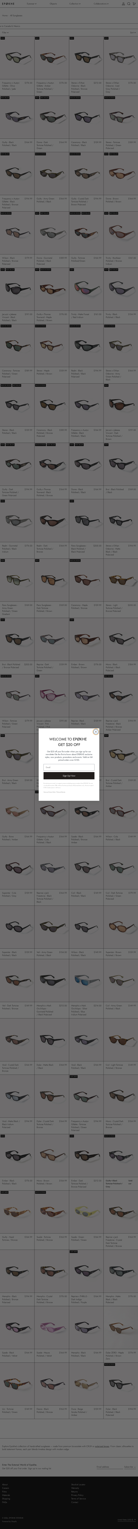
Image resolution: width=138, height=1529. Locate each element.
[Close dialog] (96, 731)
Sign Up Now (69, 775)
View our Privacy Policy (50, 792)
